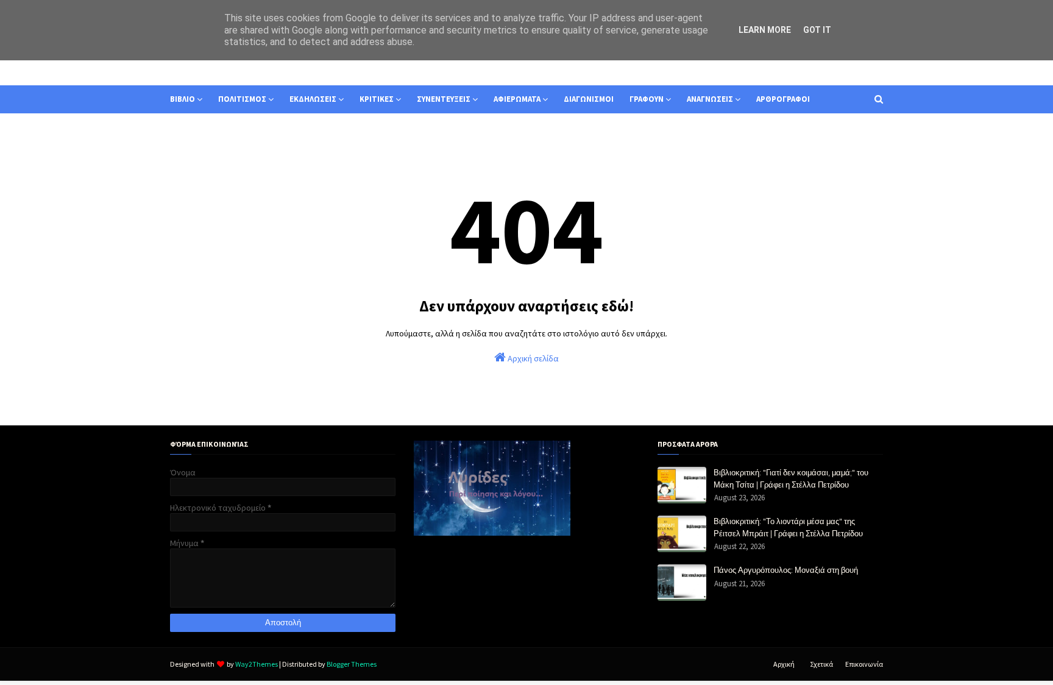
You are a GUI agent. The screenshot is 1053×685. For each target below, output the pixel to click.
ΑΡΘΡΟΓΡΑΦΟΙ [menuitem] (783, 99)
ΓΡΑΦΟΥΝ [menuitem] (646, 99)
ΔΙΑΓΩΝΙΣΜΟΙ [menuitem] (589, 99)
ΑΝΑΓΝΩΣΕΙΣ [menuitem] (710, 99)
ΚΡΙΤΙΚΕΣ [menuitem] (377, 99)
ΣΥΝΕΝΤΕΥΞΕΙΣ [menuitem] (443, 99)
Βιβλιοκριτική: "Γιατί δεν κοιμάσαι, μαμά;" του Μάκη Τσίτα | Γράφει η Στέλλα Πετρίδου (791, 478)
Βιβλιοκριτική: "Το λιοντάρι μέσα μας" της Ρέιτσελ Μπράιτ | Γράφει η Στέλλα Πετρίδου (788, 527)
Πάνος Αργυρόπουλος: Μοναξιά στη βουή (786, 570)
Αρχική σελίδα (532, 358)
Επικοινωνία (864, 664)
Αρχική (784, 664)
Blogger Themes (352, 664)
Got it (817, 30)
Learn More (765, 30)
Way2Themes (256, 664)
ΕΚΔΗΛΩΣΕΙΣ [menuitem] (312, 99)
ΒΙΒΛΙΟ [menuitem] (182, 99)
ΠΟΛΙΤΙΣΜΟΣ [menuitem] (242, 99)
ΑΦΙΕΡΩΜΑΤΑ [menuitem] (517, 99)
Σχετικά (821, 664)
